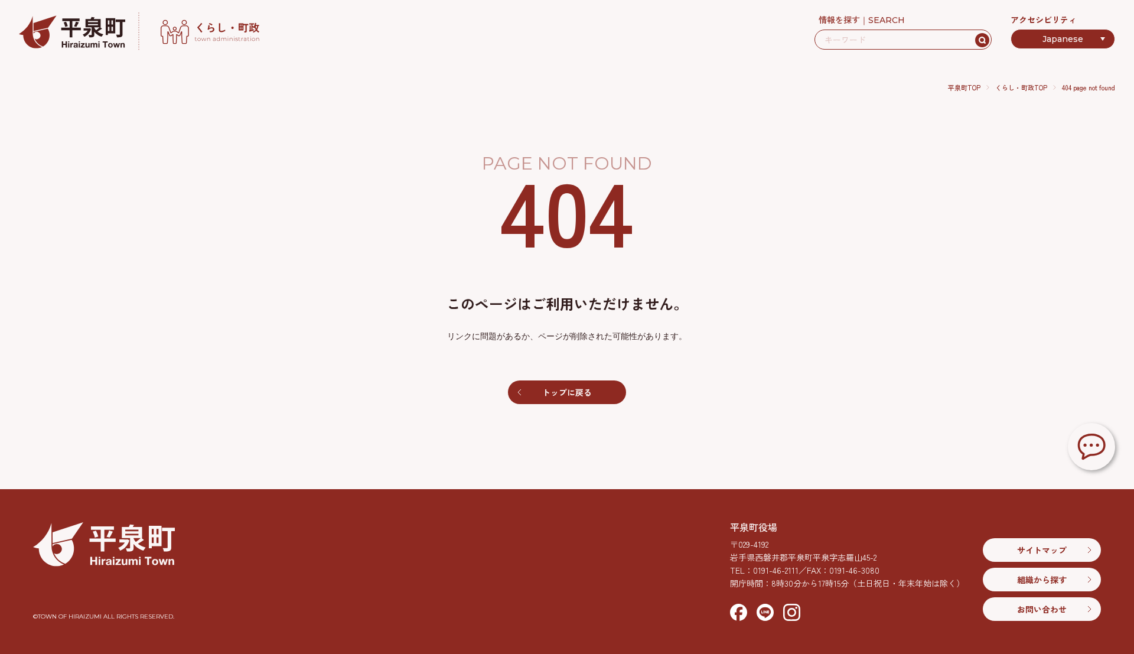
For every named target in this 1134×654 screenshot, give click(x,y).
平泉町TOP (964, 87)
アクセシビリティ (1044, 19)
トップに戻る (567, 392)
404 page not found (1088, 87)
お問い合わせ (1042, 609)
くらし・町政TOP (1021, 87)
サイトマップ (1042, 550)
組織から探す (1042, 579)
